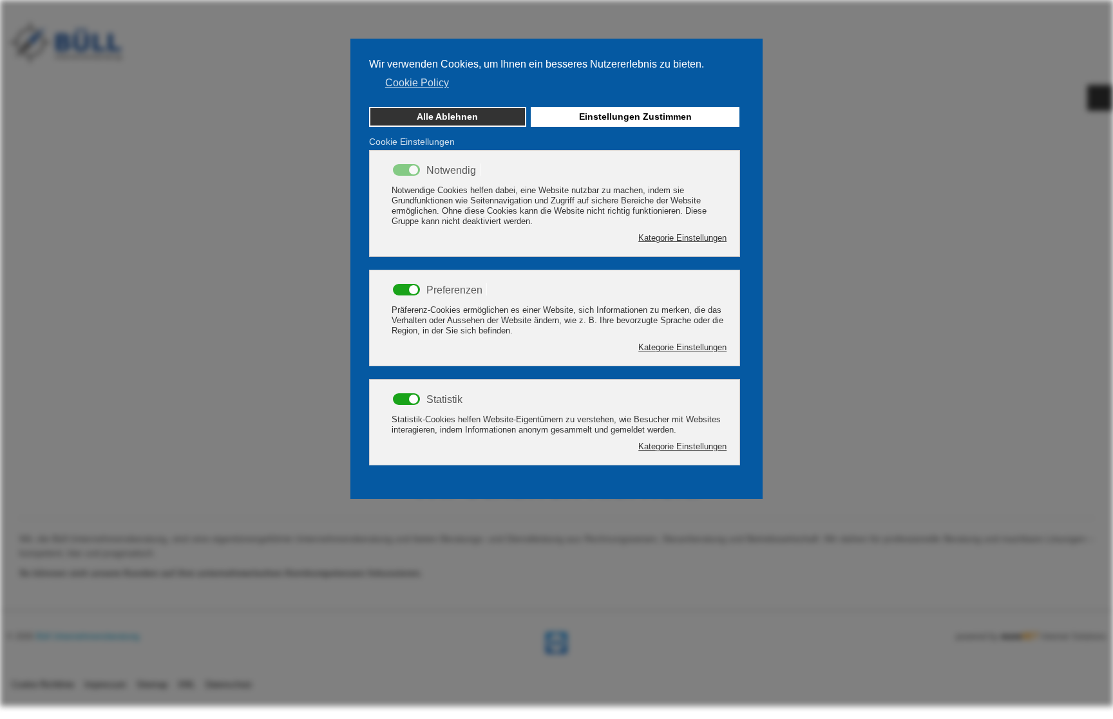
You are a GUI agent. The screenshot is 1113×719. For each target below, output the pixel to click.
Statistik (444, 400)
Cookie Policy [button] (417, 82)
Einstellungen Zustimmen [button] (635, 116)
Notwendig (451, 170)
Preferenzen (454, 290)
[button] (555, 92)
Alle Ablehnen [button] (447, 116)
